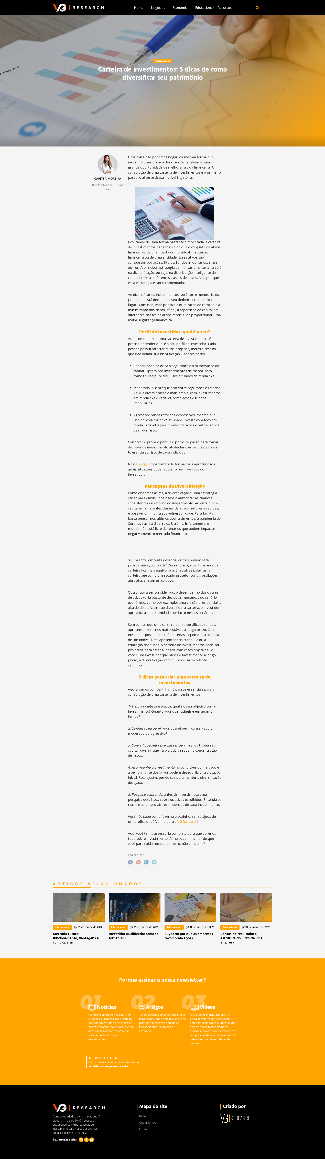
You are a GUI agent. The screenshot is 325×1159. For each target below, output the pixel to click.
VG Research (187, 821)
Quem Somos (147, 1122)
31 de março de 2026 (89, 927)
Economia (180, 7)
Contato (144, 1129)
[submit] (257, 7)
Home (139, 7)
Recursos (225, 7)
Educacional (204, 7)
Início (142, 1116)
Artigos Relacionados (98, 884)
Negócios (158, 7)
